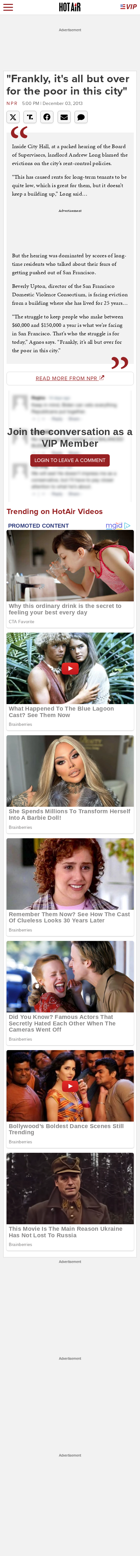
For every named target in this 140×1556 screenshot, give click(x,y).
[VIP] (128, 7)
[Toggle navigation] (8, 7)
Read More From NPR (67, 378)
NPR (14, 103)
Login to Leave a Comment (70, 460)
